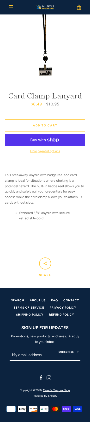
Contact (71, 300)
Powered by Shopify (45, 395)
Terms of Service (29, 307)
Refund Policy (61, 314)
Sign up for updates (45, 327)
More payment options (45, 151)
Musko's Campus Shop (56, 390)
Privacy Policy (63, 307)
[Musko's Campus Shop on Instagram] (49, 378)
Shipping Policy (29, 314)
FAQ (54, 300)
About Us (38, 300)
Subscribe (66, 351)
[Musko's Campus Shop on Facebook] (41, 378)
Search (17, 300)
